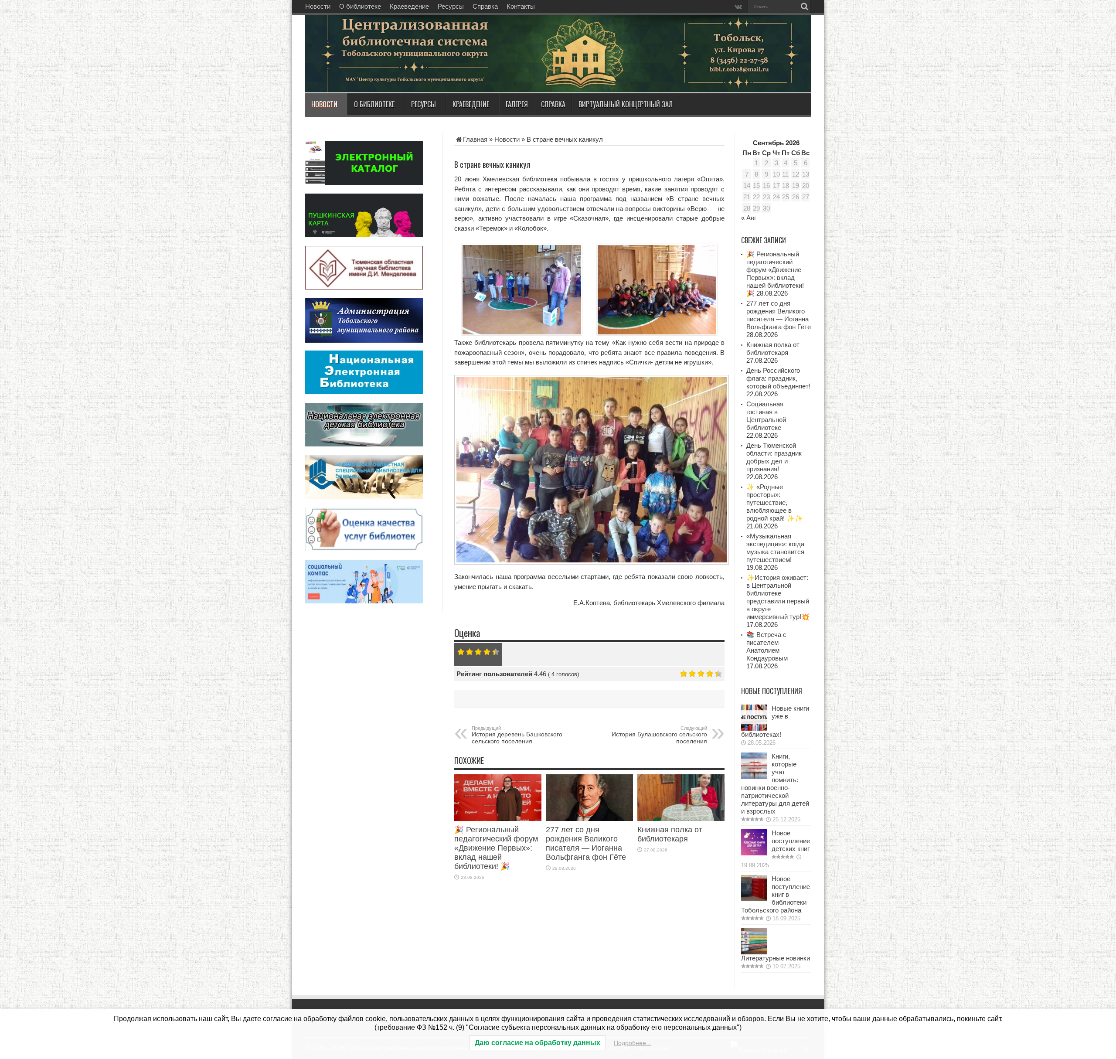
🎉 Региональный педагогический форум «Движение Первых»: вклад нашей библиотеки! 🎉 (496, 848)
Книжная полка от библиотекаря (669, 834)
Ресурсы (451, 6)
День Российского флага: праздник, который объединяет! (778, 378)
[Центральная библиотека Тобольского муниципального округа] (409, 71)
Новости (317, 6)
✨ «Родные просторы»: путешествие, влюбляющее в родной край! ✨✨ (774, 502)
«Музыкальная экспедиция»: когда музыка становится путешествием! (775, 547)
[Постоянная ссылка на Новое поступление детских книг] (754, 853)
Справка (485, 6)
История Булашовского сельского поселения (659, 735)
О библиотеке (360, 6)
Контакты (521, 6)
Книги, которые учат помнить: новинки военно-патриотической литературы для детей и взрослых (775, 784)
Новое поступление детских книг (791, 840)
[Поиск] (804, 6)
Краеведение (409, 6)
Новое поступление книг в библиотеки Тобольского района (775, 894)
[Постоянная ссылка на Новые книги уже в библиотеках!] (754, 728)
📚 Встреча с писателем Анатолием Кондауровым (767, 646)
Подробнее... (632, 1042)
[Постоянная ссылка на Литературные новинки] (754, 952)
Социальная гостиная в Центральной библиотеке (766, 415)
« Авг (748, 217)
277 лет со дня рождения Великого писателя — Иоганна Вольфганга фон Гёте (586, 843)
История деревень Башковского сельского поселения (517, 735)
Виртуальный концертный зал (625, 104)
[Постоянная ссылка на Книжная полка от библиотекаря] (681, 818)
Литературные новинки (775, 958)
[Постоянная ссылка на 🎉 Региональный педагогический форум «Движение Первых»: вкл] (497, 818)
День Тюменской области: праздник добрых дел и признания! (774, 457)
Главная (475, 139)
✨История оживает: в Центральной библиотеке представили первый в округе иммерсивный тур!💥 (778, 597)
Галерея (517, 104)
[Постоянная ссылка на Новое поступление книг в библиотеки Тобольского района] (754, 898)
